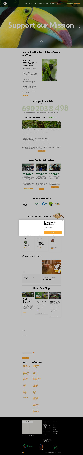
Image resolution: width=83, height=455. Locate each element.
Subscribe (53, 232)
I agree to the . (49, 229)
